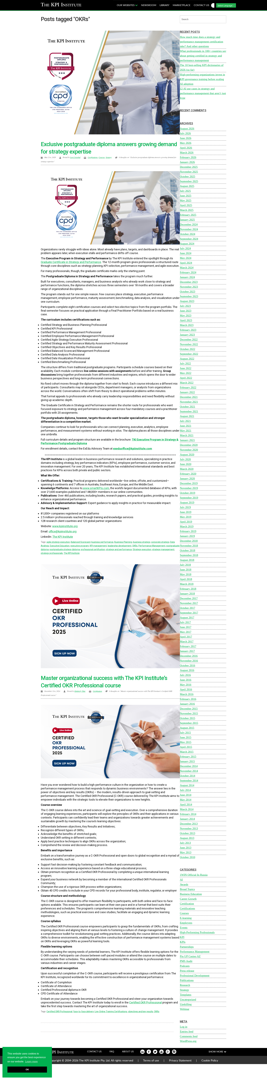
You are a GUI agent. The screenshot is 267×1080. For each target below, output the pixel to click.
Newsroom (148, 5)
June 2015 (185, 737)
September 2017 (189, 612)
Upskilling (186, 1004)
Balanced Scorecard (80, 542)
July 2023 (185, 305)
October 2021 (187, 406)
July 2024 (185, 248)
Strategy (109, 157)
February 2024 (188, 272)
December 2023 (189, 281)
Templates (185, 994)
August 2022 (187, 358)
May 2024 (185, 257)
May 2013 (185, 852)
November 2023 (189, 286)
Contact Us (94, 1051)
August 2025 (187, 186)
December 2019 (189, 483)
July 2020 (185, 459)
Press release (187, 970)
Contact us (201, 5)
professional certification (93, 549)
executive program (79, 545)
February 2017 (188, 646)
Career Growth (188, 898)
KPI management (98, 545)
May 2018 (185, 574)
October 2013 (187, 833)
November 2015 (189, 713)
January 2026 (187, 162)
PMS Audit (186, 961)
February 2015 (188, 756)
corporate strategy (160, 542)
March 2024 (186, 267)
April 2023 (186, 320)
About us (128, 1051)
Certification (97, 691)
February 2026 (188, 157)
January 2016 (187, 703)
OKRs (135, 545)
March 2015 (186, 751)
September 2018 (189, 555)
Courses (102, 157)
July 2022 (185, 363)
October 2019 (187, 492)
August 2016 (187, 670)
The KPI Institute (72, 553)
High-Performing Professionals (197, 932)
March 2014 (186, 809)
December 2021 (189, 397)
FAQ (112, 1051)
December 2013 (189, 823)
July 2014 (185, 790)
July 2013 (185, 842)
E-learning (186, 917)
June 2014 (185, 794)
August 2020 (187, 454)
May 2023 (185, 315)
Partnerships (187, 946)
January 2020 (187, 478)
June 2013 (185, 847)
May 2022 (185, 373)
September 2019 (189, 497)
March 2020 (186, 468)
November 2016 (189, 660)
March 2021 (186, 435)
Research (185, 985)
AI (181, 879)
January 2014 (187, 818)
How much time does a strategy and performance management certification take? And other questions (201, 41)
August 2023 (187, 301)
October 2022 (187, 349)
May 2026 (185, 142)
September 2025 (189, 181)
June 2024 (185, 253)
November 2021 (189, 401)
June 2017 (185, 627)
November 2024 (189, 229)
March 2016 (186, 694)
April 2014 (186, 804)
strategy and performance (119, 549)
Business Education (191, 894)
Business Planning (123, 542)
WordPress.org (188, 1041)
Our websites (126, 5)
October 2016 (187, 665)
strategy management (163, 549)
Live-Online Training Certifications (111, 1011)
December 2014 (189, 766)
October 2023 (187, 291)
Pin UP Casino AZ (190, 956)
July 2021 (185, 420)
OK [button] (27, 1069)
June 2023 (185, 310)
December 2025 (189, 166)
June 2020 (185, 464)
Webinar (184, 1009)
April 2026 (186, 147)
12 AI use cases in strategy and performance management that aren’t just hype (203, 93)
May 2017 (185, 631)
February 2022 (188, 387)
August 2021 (187, 416)
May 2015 (185, 742)
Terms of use (151, 1060)
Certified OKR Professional (145, 1002)
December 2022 (189, 339)
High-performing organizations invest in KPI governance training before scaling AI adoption (202, 79)
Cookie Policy (209, 1060)
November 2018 (189, 545)
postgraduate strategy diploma (65, 549)
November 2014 (189, 770)
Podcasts (185, 965)
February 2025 (188, 214)
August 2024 (187, 243)
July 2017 (185, 622)
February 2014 (188, 814)
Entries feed (186, 1031)
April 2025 (186, 205)
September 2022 (189, 353)
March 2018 (186, 583)
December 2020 (189, 444)
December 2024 (189, 224)
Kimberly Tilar (79, 691)
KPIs (182, 941)
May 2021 (185, 430)
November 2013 (189, 828)
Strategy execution (142, 549)
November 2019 (189, 488)
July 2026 (185, 133)
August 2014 (187, 785)
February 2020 (188, 473)
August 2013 (187, 838)
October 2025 (187, 176)
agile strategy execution (58, 542)
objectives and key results (140, 1011)
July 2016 (185, 675)
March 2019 (186, 526)
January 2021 (187, 440)
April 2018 (186, 579)
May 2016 (185, 684)
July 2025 (185, 190)
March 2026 (186, 152)
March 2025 (186, 210)
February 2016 (188, 699)
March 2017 (186, 641)
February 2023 (188, 329)
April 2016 (186, 689)
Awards (184, 884)
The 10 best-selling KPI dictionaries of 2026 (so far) (201, 67)
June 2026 (185, 138)
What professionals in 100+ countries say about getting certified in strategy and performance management (203, 55)
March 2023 (186, 325)
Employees (186, 922)
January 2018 (187, 593)
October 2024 (187, 234)
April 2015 (186, 746)
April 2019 (186, 521)
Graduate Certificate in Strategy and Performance (71, 262)
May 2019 (185, 516)
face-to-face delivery (83, 1011)
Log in (183, 1026)
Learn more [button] (31, 1061)
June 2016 (185, 679)
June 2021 (185, 425)
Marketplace (181, 5)
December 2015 (189, 708)
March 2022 (186, 382)
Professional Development (194, 975)
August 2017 (187, 617)
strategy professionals (52, 553)
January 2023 (187, 334)
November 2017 (189, 603)
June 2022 (185, 368)
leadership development (119, 545)
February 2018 (188, 588)
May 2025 (185, 200)
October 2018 (187, 550)
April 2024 (186, 262)
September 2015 (189, 722)
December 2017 (189, 598)
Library (164, 5)
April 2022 (186, 377)
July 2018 (185, 564)
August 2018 (187, 559)
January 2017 (187, 651)
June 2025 (185, 195)
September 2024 (189, 238)
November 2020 (189, 449)
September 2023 (189, 296)
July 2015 (185, 732)
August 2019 (187, 502)
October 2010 (187, 857)
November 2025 (189, 171)
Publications (187, 980)
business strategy (141, 542)
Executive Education (60, 545)
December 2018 (189, 540)
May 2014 (185, 799)
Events (183, 927)
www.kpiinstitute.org (65, 526)
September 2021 (189, 411)
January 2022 (187, 392)
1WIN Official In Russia (194, 874)
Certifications (93, 157)
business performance (102, 542)
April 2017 (186, 636)
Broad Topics (187, 889)
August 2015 (187, 727)
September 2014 (189, 780)
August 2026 (187, 128)
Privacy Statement (180, 1060)
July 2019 (185, 507)
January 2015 (187, 761)
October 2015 (187, 718)
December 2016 (189, 655)
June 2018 (185, 569)
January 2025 (187, 219)
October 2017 (187, 607)
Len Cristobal (75, 157)
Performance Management (151, 545)
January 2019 (187, 536)
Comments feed (188, 1036)
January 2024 (187, 277)
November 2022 (189, 344)
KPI (182, 937)
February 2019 (188, 531)
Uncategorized (188, 999)
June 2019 (185, 512)
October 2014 (187, 775)
